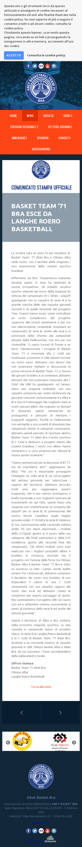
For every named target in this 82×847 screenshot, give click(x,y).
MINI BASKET (19, 137)
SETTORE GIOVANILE (60, 126)
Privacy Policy (41, 823)
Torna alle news (41, 686)
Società (48, 115)
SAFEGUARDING (41, 148)
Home (13, 115)
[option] (21, 743)
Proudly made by (35, 841)
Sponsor (43, 137)
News (30, 115)
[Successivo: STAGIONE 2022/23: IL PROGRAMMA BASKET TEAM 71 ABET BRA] (60, 712)
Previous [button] (8, 743)
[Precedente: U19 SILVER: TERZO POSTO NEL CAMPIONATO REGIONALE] (21, 712)
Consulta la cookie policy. (46, 55)
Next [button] (74, 743)
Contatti (64, 137)
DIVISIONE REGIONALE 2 (24, 126)
